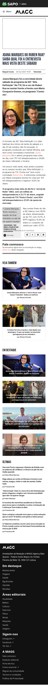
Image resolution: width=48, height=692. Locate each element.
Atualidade (7, 599)
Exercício (6, 610)
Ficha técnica (8, 663)
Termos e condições (11, 674)
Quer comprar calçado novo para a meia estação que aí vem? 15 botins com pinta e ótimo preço (24, 515)
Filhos (5, 613)
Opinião (6, 585)
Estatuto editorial (10, 660)
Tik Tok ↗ (6, 646)
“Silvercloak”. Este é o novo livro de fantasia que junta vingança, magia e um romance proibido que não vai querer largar (23, 493)
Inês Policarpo (10, 498)
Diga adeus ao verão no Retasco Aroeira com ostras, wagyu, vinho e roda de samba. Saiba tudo (22, 481)
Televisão (37, 72)
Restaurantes (8, 570)
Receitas (6, 589)
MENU (24, 4)
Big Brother (7, 581)
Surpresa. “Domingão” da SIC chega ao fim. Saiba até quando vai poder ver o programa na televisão (24, 423)
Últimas (6, 462)
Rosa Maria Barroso (12, 475)
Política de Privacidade (12, 678)
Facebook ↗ (8, 642)
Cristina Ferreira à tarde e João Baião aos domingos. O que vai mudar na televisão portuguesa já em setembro (24, 332)
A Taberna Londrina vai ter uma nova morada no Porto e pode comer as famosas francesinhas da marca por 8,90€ (23, 526)
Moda (5, 617)
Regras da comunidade (13, 671)
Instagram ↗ (8, 638)
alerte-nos (6, 250)
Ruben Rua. (18, 175)
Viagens (6, 574)
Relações (6, 621)
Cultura (5, 606)
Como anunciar (10, 667)
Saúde (5, 577)
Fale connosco (9, 656)
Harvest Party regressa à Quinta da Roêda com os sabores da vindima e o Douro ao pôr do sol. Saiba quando (23, 469)
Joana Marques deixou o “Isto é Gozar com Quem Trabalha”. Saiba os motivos (24, 294)
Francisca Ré (10, 487)
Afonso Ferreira (25, 297)
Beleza (5, 602)
